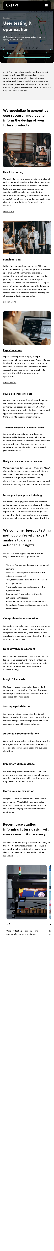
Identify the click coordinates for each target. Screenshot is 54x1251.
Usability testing (13, 172)
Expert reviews (12, 350)
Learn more (8, 211)
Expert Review (9, 382)
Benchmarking (12, 259)
